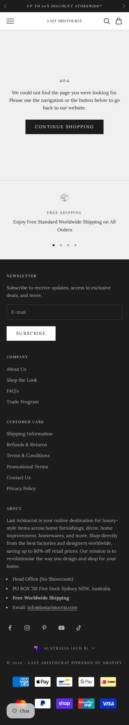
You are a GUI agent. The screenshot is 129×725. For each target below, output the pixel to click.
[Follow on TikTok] (78, 627)
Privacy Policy (21, 488)
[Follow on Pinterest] (44, 627)
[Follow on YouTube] (61, 627)
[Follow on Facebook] (10, 627)
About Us (16, 369)
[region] (64, 214)
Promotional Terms (27, 467)
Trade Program (23, 402)
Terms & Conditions (28, 455)
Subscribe (31, 333)
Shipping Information (30, 434)
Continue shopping (64, 127)
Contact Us (18, 477)
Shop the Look (22, 380)
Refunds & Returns (27, 445)
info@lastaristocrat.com (52, 607)
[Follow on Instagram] (27, 627)
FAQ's (13, 391)
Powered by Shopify (96, 662)
